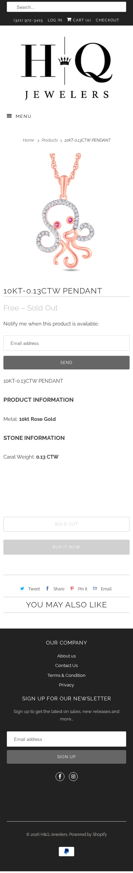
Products (50, 140)
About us (66, 655)
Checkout (107, 20)
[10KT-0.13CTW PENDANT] (66, 214)
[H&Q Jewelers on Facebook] (60, 776)
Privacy (66, 684)
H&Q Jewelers (54, 834)
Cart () (81, 20)
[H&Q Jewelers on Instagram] (73, 776)
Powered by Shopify (88, 834)
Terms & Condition (66, 675)
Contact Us (66, 665)
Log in (55, 20)
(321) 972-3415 (28, 20)
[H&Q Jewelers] (67, 68)
